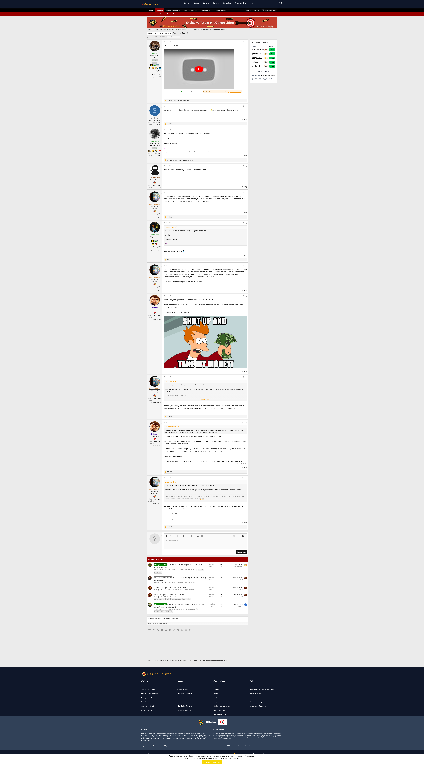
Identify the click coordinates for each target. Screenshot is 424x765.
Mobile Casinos (146, 710)
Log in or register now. (234, 92)
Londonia (158, 155)
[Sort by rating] (274, 46)
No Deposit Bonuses (184, 694)
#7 (246, 265)
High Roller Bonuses (184, 706)
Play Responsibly (221, 10)
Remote (158, 187)
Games (196, 3)
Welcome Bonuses (184, 710)
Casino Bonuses (183, 689)
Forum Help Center (256, 694)
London (159, 124)
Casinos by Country (148, 706)
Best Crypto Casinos (148, 702)
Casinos (187, 3)
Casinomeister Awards (221, 706)
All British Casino (258, 49)
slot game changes (175, 599)
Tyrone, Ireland (156, 319)
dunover (151, 37)
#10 (246, 422)
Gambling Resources (174, 746)
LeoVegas (255, 62)
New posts (150, 14)
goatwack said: (170, 227)
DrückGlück (256, 66)
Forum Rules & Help (173, 14)
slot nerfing (186, 599)
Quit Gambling (163, 746)
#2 (246, 106)
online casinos (158, 611)
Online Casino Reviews (149, 694)
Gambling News (241, 3)
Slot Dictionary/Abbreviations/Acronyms (171, 587)
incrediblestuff (238, 566)
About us (216, 689)
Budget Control (145, 746)
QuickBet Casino (257, 54)
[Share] (243, 41)
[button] (199, 10)
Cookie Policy (254, 698)
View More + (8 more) (263, 71)
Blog (215, 702)
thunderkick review (174, 37)
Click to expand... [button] (205, 399)
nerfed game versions (161, 599)
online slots (157, 572)
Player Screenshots (190, 10)
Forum (215, 694)
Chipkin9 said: (169, 381)
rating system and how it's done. (263, 76)
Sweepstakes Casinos (149, 698)
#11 (246, 478)
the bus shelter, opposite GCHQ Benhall (156, 77)
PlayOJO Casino (257, 58)
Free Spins (181, 702)
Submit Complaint (173, 10)
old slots (200, 570)
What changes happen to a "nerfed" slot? (171, 594)
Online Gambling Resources (260, 702)
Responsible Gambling (258, 706)
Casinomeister (219, 681)
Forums (216, 3)
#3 (246, 129)
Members (206, 10)
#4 (246, 166)
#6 (246, 223)
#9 (246, 377)
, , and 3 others (178, 100)
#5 (246, 192)
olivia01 (240, 606)
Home (151, 10)
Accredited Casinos (148, 689)
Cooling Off (154, 746)
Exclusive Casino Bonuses (186, 698)
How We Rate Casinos (221, 714)
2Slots (241, 579)
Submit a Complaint (220, 710)
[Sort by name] (257, 46)
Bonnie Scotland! (156, 251)
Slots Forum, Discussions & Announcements (181, 570)
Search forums (160, 14)
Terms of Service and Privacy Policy (262, 689)
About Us (254, 3)
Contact (216, 698)
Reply (245, 96)
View (272, 50)
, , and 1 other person (180, 160)
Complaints (227, 3)
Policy (252, 681)
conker (156, 570)
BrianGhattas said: (171, 427)
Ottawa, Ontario (156, 218)
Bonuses (206, 3)
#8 (246, 296)
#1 (246, 42)
